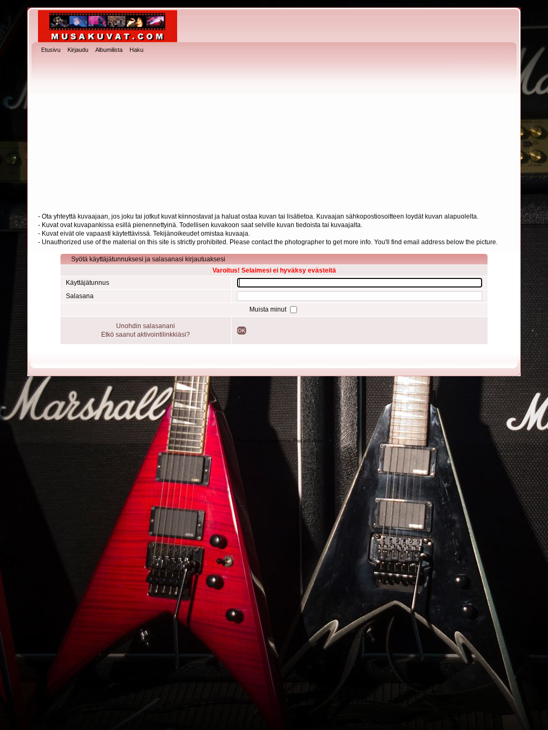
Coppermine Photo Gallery (293, 441)
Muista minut (268, 309)
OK (242, 330)
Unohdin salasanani (145, 326)
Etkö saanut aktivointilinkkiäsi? (145, 334)
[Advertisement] (274, 134)
